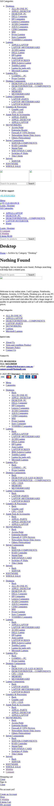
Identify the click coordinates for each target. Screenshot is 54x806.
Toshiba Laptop (19, 65)
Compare (10, 772)
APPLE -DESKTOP (21, 11)
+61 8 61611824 (7, 195)
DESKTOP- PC (19, 14)
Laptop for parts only (21, 68)
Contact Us (11, 350)
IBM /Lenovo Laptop (21, 63)
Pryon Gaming (18, 34)
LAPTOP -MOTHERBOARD (26, 47)
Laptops (9, 328)
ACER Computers (20, 24)
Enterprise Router (20, 130)
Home (3, 253)
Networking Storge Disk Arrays (26, 135)
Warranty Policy (13, 347)
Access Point (17, 127)
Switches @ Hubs (20, 153)
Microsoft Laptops (20, 70)
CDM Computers (19, 29)
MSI (14, 32)
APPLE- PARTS (19, 117)
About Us (10, 342)
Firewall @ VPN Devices (23, 132)
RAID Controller (19, 145)
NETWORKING (14, 326)
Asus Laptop (17, 58)
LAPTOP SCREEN (21, 60)
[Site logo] (14, 180)
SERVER (16, 161)
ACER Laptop (18, 50)
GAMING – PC (19, 76)
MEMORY (17, 91)
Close (2, 779)
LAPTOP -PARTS (20, 99)
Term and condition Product (18, 345)
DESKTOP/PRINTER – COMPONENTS (31, 86)
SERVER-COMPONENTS (24, 143)
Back (14, 392)
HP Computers (18, 19)
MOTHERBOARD (21, 94)
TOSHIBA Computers (22, 39)
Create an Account (8, 794)
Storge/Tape (17, 148)
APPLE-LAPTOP (20, 45)
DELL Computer (19, 16)
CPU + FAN (17, 89)
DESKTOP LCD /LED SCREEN (27, 83)
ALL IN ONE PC (20, 8)
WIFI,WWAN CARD (22, 150)
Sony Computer (19, 37)
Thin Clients (17, 156)
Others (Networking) (21, 138)
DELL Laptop (18, 52)
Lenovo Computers (20, 21)
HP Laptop (16, 55)
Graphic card (17, 109)
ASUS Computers (20, 27)
